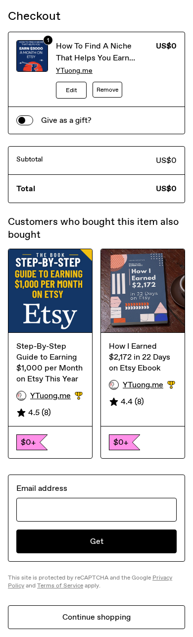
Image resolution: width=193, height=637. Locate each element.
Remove (107, 89)
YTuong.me (74, 70)
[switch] (24, 120)
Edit (71, 90)
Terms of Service (60, 585)
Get (96, 541)
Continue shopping (96, 617)
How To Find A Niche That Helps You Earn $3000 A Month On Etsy (100, 57)
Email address (41, 488)
